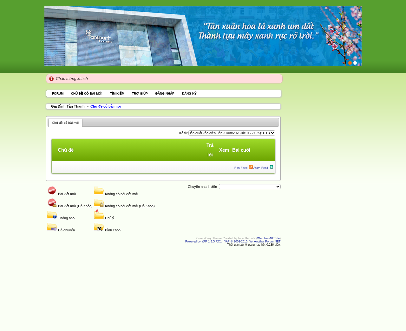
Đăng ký (189, 93)
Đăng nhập (165, 93)
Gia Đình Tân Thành (68, 106)
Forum (57, 93)
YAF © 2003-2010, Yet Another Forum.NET (252, 241)
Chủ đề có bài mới (86, 93)
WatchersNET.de (268, 238)
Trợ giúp (140, 93)
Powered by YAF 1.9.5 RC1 (204, 241)
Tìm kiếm (117, 93)
